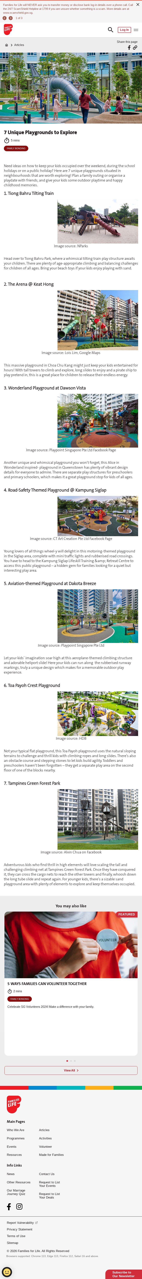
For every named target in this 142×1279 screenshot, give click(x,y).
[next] (11, 18)
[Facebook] (9, 1206)
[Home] (6, 45)
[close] (138, 4)
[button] (67, 1061)
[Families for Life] (8, 30)
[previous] (5, 18)
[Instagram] (19, 1207)
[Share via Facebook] (130, 47)
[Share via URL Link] (135, 47)
